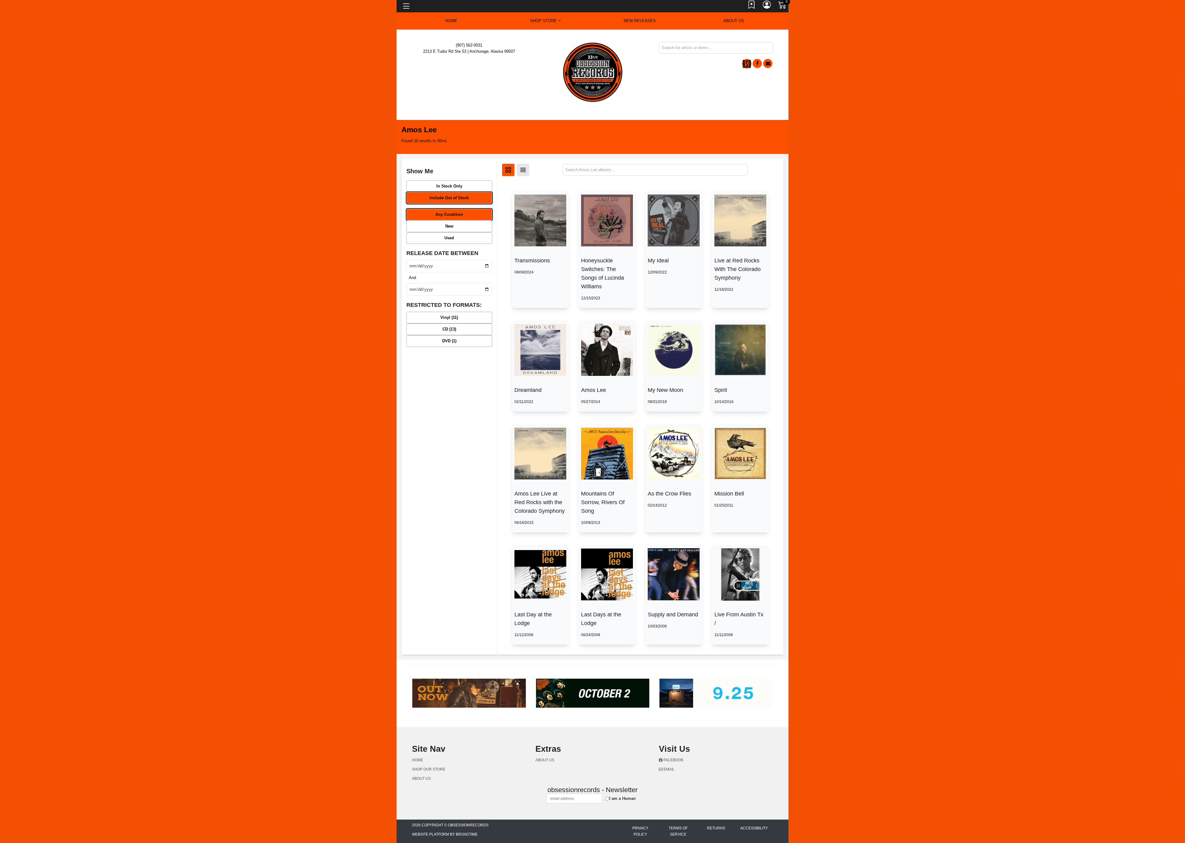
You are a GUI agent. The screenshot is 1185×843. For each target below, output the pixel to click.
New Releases (640, 21)
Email (669, 769)
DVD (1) (449, 341)
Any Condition (449, 214)
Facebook (673, 760)
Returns (716, 828)
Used (449, 238)
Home (417, 760)
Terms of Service (678, 831)
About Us (733, 21)
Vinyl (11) (449, 317)
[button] (545, 21)
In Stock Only (449, 186)
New (449, 226)
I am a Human (622, 798)
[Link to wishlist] (751, 6)
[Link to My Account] (767, 6)
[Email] (768, 63)
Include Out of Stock (449, 197)
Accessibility (754, 828)
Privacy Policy (640, 831)
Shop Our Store (428, 769)
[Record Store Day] (747, 63)
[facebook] (757, 63)
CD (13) (449, 329)
